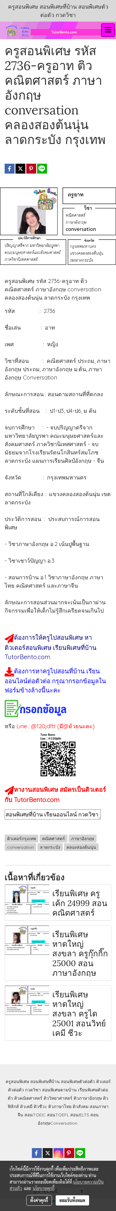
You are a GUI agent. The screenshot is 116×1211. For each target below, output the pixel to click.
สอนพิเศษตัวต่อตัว (78, 1081)
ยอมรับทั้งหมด (72, 1200)
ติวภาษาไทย (59, 1106)
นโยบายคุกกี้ (43, 1188)
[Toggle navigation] (108, 30)
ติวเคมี (26, 1106)
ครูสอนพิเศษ (17, 1081)
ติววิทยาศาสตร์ (58, 1098)
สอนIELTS (79, 1115)
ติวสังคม (80, 1106)
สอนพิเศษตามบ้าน (59, 1090)
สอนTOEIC (35, 1115)
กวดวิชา (33, 1090)
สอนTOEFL (58, 1115)
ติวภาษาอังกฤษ (88, 1098)
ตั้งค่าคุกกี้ (39, 1200)
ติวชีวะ (40, 1106)
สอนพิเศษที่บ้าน (45, 1081)
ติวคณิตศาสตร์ (28, 1098)
